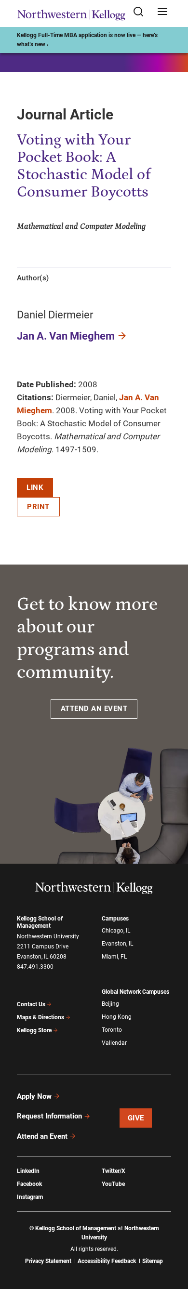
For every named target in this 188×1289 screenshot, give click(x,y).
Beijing (110, 1003)
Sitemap (152, 1261)
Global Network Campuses (135, 991)
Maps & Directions (40, 1017)
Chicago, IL (116, 930)
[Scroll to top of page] (171, 1239)
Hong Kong (117, 1016)
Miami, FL (114, 956)
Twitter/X (113, 1171)
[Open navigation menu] (162, 12)
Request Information (49, 1116)
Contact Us (31, 1004)
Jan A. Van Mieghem (66, 336)
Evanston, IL (117, 943)
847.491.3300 (35, 966)
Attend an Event (42, 1136)
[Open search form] (142, 12)
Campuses (115, 918)
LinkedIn (28, 1171)
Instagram (30, 1197)
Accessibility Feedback (107, 1261)
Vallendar (114, 1042)
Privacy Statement (48, 1261)
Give (136, 1118)
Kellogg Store (34, 1030)
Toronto (112, 1029)
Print (38, 506)
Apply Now (34, 1096)
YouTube (113, 1184)
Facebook (29, 1184)
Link (35, 487)
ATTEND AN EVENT (94, 708)
